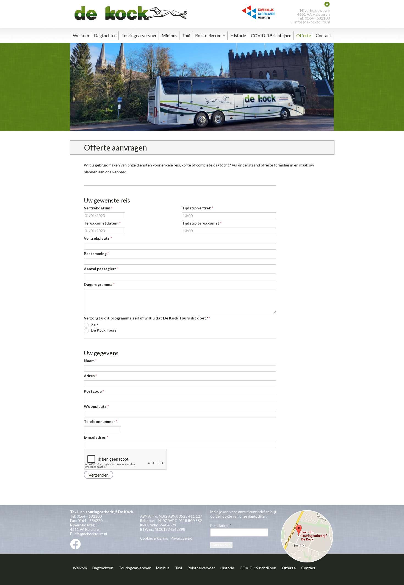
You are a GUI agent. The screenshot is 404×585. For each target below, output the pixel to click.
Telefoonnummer (100, 421)
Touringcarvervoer (139, 35)
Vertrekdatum (98, 208)
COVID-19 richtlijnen (271, 35)
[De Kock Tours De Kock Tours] (129, 21)
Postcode (94, 391)
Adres (90, 375)
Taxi (186, 35)
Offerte (303, 35)
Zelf (94, 324)
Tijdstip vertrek (197, 208)
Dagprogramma (99, 284)
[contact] (307, 561)
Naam (90, 360)
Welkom (81, 35)
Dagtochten (105, 35)
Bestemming (96, 253)
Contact (323, 35)
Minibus (169, 35)
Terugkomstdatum (102, 223)
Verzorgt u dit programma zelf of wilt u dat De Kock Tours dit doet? (147, 318)
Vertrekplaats (98, 238)
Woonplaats (96, 406)
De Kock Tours (103, 330)
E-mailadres (96, 437)
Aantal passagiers (101, 268)
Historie (238, 35)
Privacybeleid (181, 538)
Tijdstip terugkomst (202, 223)
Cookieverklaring (154, 538)
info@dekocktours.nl (312, 22)
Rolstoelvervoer (210, 35)
